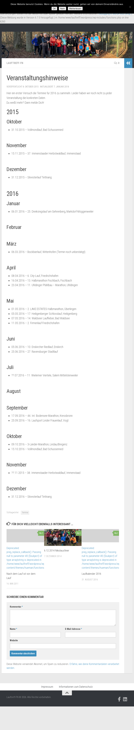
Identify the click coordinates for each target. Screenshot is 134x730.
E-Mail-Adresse (73, 629)
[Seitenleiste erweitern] (128, 63)
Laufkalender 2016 (91, 573)
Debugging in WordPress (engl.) (115, 13)
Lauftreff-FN (15, 63)
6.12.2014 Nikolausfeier (56, 550)
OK (54, 8)
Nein (62, 8)
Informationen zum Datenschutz (76, 686)
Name (13, 629)
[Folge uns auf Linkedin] (125, 699)
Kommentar (16, 606)
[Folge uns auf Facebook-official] (119, 699)
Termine (25, 512)
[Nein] (130, 7)
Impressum (47, 686)
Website (14, 640)
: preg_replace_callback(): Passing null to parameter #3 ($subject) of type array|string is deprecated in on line (25, 560)
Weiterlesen (75, 8)
